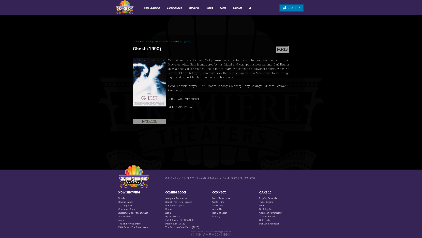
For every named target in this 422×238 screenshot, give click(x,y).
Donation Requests (269, 223)
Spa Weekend (125, 216)
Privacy (216, 216)
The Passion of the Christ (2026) (182, 227)
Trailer (151, 121)
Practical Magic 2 (174, 205)
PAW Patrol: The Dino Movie (133, 227)
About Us (217, 209)
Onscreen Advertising (270, 212)
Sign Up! (293, 8)
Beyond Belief (125, 201)
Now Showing (152, 7)
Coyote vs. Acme (126, 209)
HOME (136, 41)
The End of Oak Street (129, 223)
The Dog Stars (125, 205)
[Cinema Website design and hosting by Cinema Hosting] (211, 233)
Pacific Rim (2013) (175, 223)
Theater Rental (267, 216)
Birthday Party (267, 209)
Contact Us (218, 201)
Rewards (194, 7)
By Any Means (172, 216)
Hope (168, 212)
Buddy (121, 198)
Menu (210, 7)
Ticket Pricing (266, 201)
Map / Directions (221, 198)
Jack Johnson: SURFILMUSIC (179, 220)
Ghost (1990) (184, 41)
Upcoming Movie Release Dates (158, 41)
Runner (169, 209)
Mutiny (122, 220)
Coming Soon (174, 7)
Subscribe (217, 205)
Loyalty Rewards (268, 198)
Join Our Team (219, 212)
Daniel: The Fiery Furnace (178, 201)
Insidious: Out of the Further (133, 212)
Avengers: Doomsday (176, 198)
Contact (237, 7)
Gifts (223, 7)
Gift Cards (264, 220)
